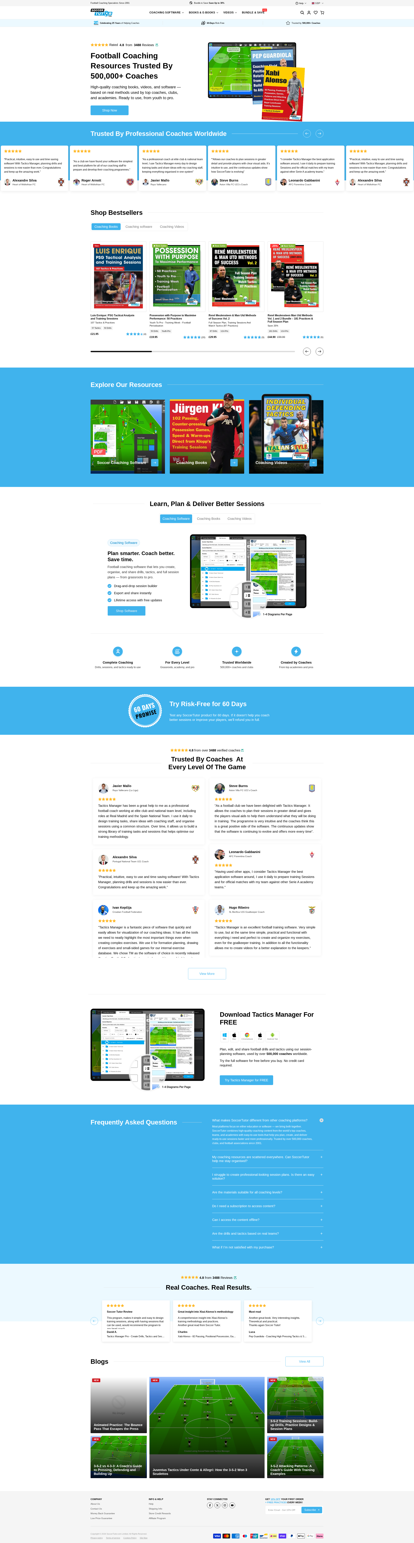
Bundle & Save (208, 3)
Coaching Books (208, 518)
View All (304, 1361)
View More (207, 973)
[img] (189, 1277)
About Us (95, 1504)
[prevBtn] (307, 134)
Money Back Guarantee (103, 1513)
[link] (145, 710)
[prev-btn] (307, 351)
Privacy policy (97, 1538)
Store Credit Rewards (160, 1513)
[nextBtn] (319, 134)
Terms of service (113, 1538)
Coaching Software (176, 518)
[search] (315, 13)
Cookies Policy (129, 1538)
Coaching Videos (240, 518)
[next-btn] (319, 351)
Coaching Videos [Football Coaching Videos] (172, 226)
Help (151, 1504)
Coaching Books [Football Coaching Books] (106, 226)
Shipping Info (155, 1508)
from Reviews (216, 1277)
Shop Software (126, 611)
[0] (322, 13)
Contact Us (96, 1508)
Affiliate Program (157, 1518)
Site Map (143, 1538)
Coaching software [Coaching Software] (138, 226)
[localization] (317, 3)
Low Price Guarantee (101, 1518)
